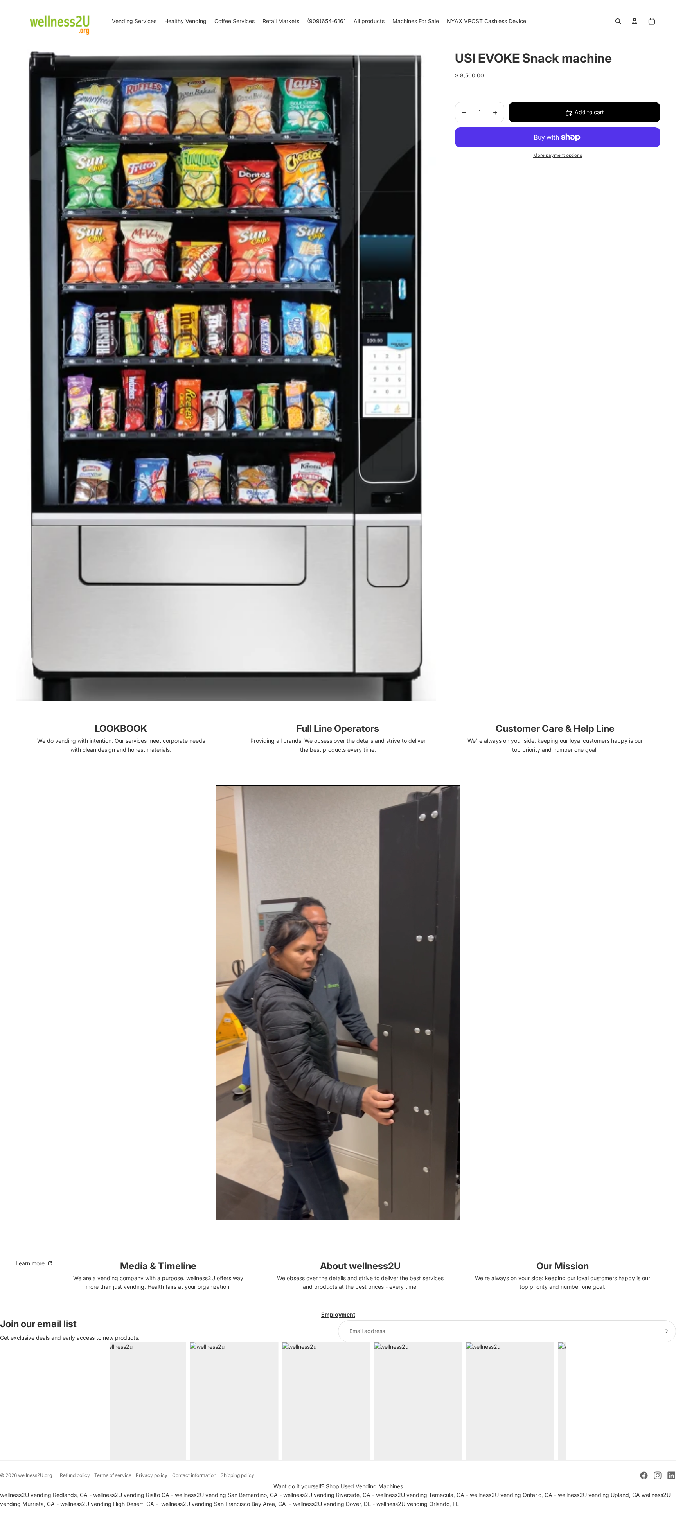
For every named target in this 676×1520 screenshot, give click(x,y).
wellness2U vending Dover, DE (332, 1503)
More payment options (557, 155)
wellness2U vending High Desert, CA (107, 1503)
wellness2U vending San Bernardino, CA (226, 1494)
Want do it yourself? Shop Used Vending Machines (338, 1486)
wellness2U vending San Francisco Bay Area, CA (223, 1503)
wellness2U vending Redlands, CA (44, 1494)
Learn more (31, 1263)
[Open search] (618, 21)
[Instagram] (657, 1475)
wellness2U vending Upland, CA (599, 1494)
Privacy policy (151, 1475)
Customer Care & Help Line (555, 728)
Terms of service (112, 1475)
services (433, 1278)
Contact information (194, 1475)
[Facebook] (644, 1475)
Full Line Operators (338, 728)
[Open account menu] (634, 21)
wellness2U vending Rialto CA (131, 1494)
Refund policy (75, 1475)
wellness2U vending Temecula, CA (420, 1494)
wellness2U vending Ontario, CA (511, 1494)
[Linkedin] (671, 1475)
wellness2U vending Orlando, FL (417, 1503)
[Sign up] (665, 1331)
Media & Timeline (158, 1266)
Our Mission (562, 1266)
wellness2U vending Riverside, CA (326, 1494)
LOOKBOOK (121, 728)
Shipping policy (237, 1475)
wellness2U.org (35, 1475)
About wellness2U (360, 1266)
